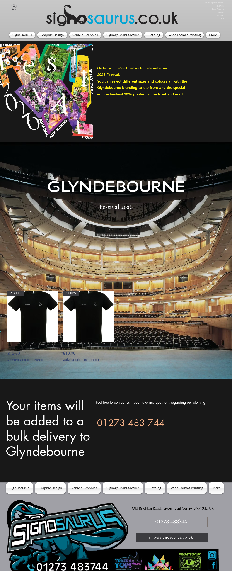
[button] (14, 7)
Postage (39, 360)
